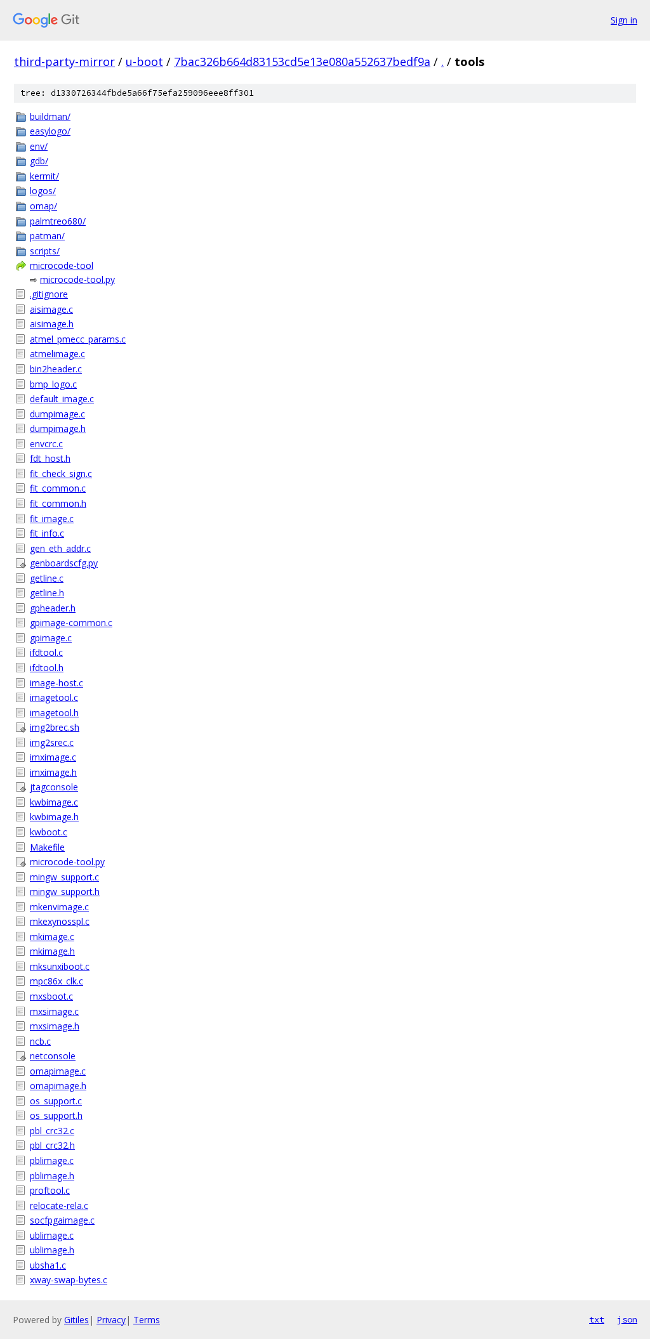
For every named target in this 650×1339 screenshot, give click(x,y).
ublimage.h (52, 1250)
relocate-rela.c (59, 1205)
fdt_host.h (50, 458)
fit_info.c (47, 533)
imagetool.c (54, 697)
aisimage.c (51, 309)
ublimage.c (52, 1235)
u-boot (144, 61)
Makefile (47, 847)
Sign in (624, 20)
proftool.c (50, 1190)
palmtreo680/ (58, 221)
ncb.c (40, 1041)
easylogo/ (50, 131)
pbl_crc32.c (52, 1131)
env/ (39, 146)
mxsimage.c (54, 1011)
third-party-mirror (64, 61)
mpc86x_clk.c (56, 981)
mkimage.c (52, 937)
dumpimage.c (57, 414)
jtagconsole (54, 787)
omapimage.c (58, 1071)
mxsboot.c (51, 996)
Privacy (111, 1320)
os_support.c (56, 1101)
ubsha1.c (48, 1265)
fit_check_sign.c (61, 473)
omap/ (43, 206)
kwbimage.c (54, 802)
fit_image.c (52, 519)
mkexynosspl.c (60, 921)
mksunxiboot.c (60, 966)
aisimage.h (52, 324)
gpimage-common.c (71, 623)
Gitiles (76, 1320)
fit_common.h (58, 503)
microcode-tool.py (77, 279)
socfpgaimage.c (62, 1220)
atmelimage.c (57, 354)
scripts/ (45, 251)
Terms (146, 1320)
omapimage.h (58, 1086)
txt (596, 1319)
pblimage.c (52, 1160)
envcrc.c (46, 444)
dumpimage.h (58, 428)
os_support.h (56, 1115)
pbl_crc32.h (52, 1145)
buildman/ (50, 116)
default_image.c (62, 399)
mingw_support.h (65, 891)
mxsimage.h (54, 1026)
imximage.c (53, 757)
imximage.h (53, 772)
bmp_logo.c (53, 384)
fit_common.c (58, 488)
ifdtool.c (46, 652)
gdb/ (39, 161)
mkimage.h (52, 951)
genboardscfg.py (64, 563)
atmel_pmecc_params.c (78, 339)
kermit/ (44, 176)
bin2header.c (56, 369)
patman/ (47, 236)
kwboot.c (48, 832)
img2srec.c (52, 742)
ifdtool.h (46, 668)
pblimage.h (52, 1176)
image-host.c (56, 683)
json (627, 1319)
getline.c (46, 578)
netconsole (53, 1056)
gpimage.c (51, 638)
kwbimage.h (54, 817)
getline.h (47, 593)
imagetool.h (54, 713)
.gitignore (49, 294)
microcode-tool (61, 265)
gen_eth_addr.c (60, 548)
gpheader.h (53, 608)
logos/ (43, 191)
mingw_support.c (64, 877)
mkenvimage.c (59, 907)
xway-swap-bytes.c (68, 1280)
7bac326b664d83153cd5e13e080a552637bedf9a (302, 61)
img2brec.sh (54, 727)
